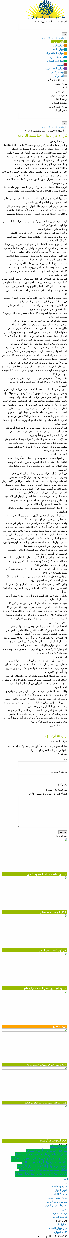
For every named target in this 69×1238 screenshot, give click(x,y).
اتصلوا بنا (62, 1224)
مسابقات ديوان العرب (55, 1205)
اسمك (64, 759)
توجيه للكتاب (57, 72)
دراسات (63, 1182)
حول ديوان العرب (58, 1228)
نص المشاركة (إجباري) (56, 790)
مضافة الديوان (56, 57)
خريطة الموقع (60, 1217)
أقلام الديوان (57, 41)
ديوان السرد (57, 45)
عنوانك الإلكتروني (59, 772)
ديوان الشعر (57, 49)
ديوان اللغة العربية (54, 68)
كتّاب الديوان (60, 1232)
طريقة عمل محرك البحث (54, 38)
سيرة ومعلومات (58, 1186)
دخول (64, 1209)
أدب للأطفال (60, 1194)
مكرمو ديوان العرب (57, 1201)
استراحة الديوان (55, 61)
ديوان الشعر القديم (57, 1197)
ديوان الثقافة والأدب (53, 53)
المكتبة (60, 64)
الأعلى (65, 1178)
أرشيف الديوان (59, 1213)
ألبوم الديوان (60, 1190)
